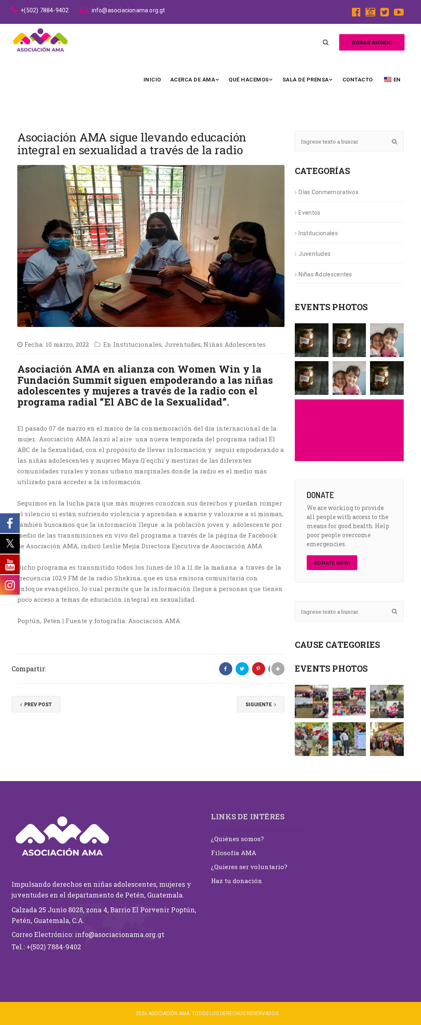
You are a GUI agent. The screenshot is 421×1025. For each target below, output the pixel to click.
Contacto (357, 80)
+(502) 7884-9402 (45, 10)
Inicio (152, 80)
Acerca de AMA (192, 80)
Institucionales (137, 344)
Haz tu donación (236, 881)
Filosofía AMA (233, 853)
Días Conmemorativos (328, 192)
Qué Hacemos (249, 80)
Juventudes (182, 344)
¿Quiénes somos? (237, 839)
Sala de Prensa (305, 80)
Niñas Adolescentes (235, 344)
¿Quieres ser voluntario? (249, 867)
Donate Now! (332, 563)
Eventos (309, 212)
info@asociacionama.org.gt (128, 10)
